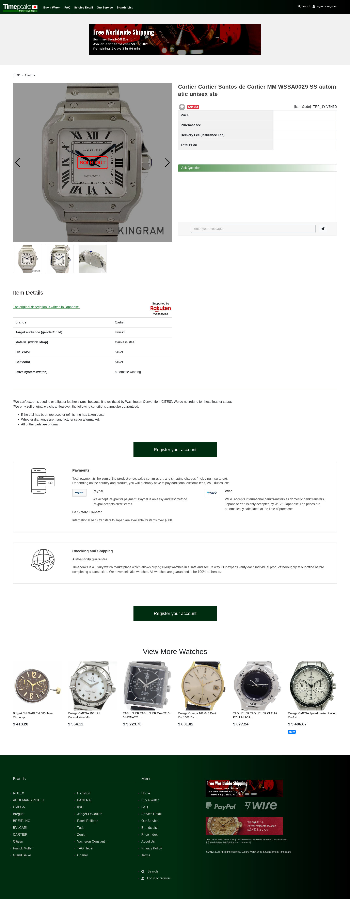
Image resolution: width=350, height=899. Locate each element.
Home (145, 793)
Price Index (149, 834)
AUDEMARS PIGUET (29, 800)
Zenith (81, 834)
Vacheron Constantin (92, 841)
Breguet (18, 814)
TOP (16, 75)
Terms (145, 855)
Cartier (30, 75)
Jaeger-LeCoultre (89, 814)
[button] (18, 162)
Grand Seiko (22, 855)
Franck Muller (23, 848)
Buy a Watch (52, 7)
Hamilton (83, 793)
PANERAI (84, 800)
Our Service (105, 7)
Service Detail (83, 7)
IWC (80, 807)
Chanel (82, 855)
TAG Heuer (85, 848)
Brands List (125, 7)
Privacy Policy (151, 848)
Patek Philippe (87, 821)
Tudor (81, 827)
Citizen (18, 841)
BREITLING (21, 821)
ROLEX (18, 793)
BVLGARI (20, 827)
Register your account (175, 449)
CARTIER (20, 834)
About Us (148, 841)
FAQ (67, 7)
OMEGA (19, 807)
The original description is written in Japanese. (46, 307)
